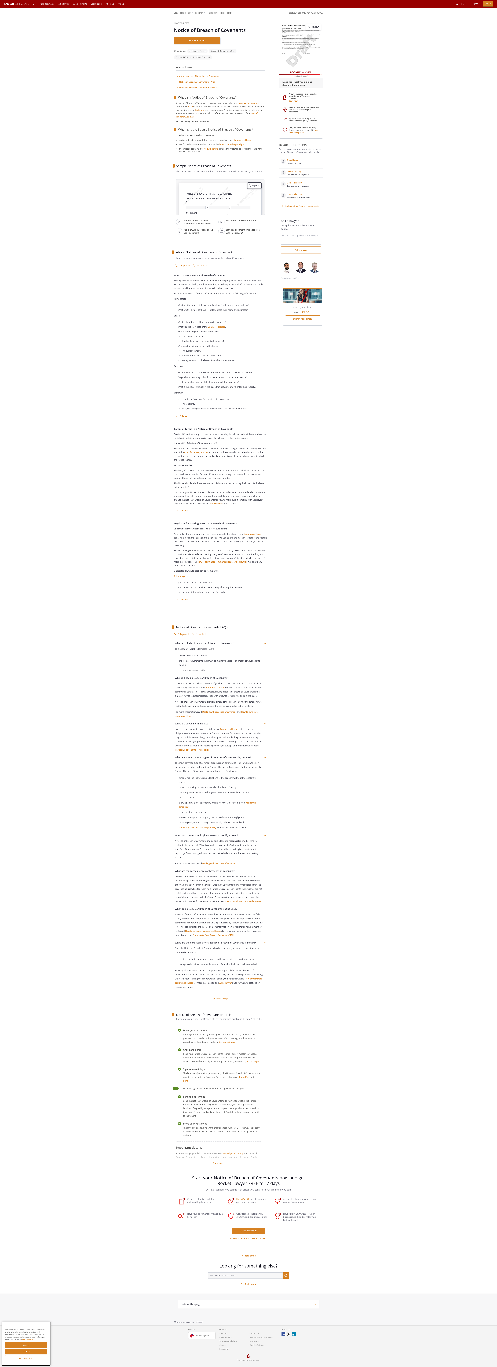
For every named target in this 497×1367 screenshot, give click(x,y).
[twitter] (289, 1334)
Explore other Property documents (302, 206)
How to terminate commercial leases (215, 561)
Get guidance (96, 4)
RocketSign (244, 1077)
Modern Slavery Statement (261, 1337)
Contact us (254, 1333)
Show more (218, 1163)
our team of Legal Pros (303, 131)
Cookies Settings (26, 1358)
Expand (255, 185)
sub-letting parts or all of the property (197, 827)
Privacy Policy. (27, 1339)
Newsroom (254, 1341)
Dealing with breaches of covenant (219, 711)
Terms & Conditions (228, 1341)
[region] (26, 1344)
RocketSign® (242, 1199)
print (185, 1080)
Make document (197, 40)
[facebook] (283, 1334)
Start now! (293, 101)
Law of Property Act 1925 (196, 452)
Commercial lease (242, 140)
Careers (222, 1345)
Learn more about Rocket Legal (248, 1238)
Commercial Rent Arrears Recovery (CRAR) (213, 935)
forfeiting (199, 110)
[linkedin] (294, 1334)
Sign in (475, 3)
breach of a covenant (248, 103)
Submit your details (302, 318)
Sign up (488, 3)
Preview (315, 26)
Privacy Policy (225, 1337)
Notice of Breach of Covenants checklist (198, 87)
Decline (26, 1351)
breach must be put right (231, 144)
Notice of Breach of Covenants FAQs (197, 81)
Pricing (121, 4)
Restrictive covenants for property (192, 749)
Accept (26, 1345)
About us (110, 4)
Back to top (222, 998)
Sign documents (80, 4)
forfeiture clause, (210, 148)
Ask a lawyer (63, 4)
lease (190, 106)
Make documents (46, 4)
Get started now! (227, 1042)
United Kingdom (202, 1335)
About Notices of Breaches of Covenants (199, 76)
